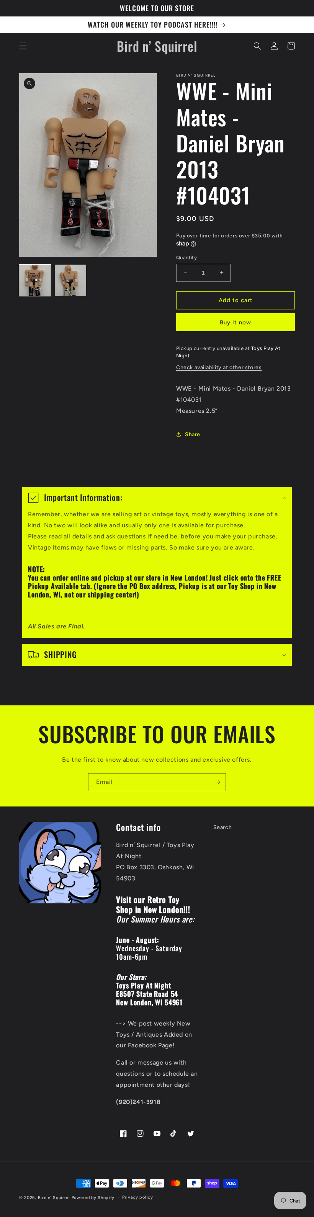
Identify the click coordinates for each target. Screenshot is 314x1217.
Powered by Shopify (93, 1197)
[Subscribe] (217, 782)
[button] (23, 46)
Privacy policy (137, 1197)
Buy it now (235, 322)
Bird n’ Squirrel (55, 1197)
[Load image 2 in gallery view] (71, 280)
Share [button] (192, 434)
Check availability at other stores (219, 367)
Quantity (186, 257)
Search (222, 827)
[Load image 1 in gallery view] (35, 280)
